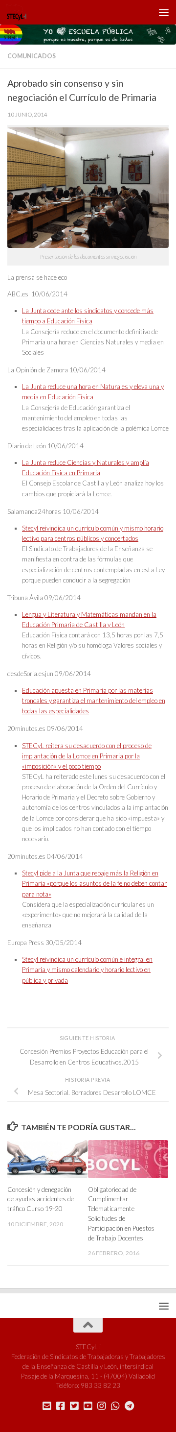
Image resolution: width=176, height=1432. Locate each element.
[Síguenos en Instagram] (102, 1406)
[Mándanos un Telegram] (129, 1406)
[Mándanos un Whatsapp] (115, 1406)
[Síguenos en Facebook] (61, 1406)
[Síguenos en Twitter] (74, 1406)
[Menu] (164, 12)
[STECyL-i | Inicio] (20, 12)
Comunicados (31, 56)
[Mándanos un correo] (47, 1406)
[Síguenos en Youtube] (88, 1406)
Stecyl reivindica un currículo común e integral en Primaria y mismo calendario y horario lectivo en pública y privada (87, 969)
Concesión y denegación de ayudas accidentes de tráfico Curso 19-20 (40, 1199)
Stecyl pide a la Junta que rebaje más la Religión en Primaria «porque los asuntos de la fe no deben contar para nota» (94, 883)
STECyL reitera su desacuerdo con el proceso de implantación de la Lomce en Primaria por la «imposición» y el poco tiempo (87, 756)
